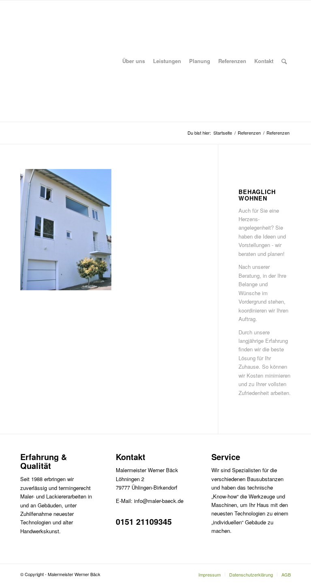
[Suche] (284, 61)
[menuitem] (133, 61)
